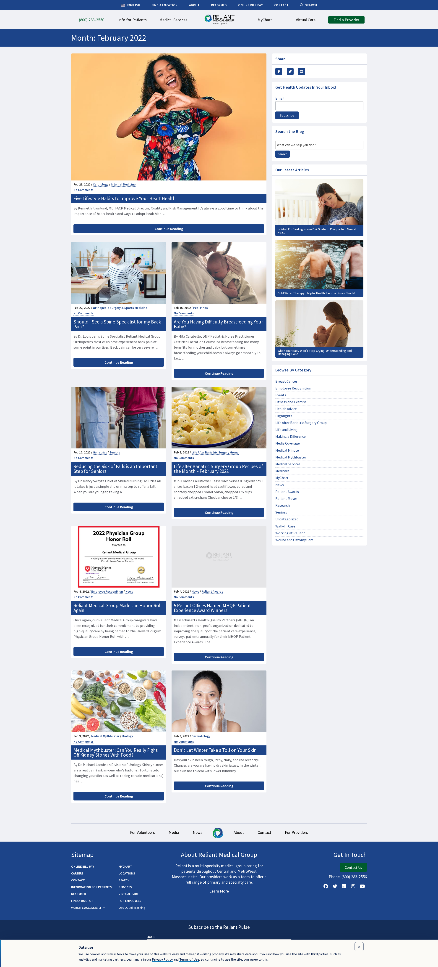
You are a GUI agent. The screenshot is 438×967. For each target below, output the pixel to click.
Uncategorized (286, 519)
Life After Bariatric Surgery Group (215, 452)
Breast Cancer (286, 381)
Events (280, 395)
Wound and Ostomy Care (294, 540)
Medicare (282, 471)
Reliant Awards (212, 591)
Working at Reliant (290, 533)
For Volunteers (142, 832)
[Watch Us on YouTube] (362, 886)
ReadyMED (78, 894)
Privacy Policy (162, 959)
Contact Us (353, 867)
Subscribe (287, 115)
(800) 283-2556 (354, 876)
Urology (127, 736)
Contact (264, 832)
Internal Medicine (123, 184)
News (129, 591)
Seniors (115, 452)
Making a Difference (290, 436)
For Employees (130, 901)
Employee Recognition (107, 591)
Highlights (283, 416)
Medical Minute (287, 450)
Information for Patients (91, 887)
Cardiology (100, 184)
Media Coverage (287, 443)
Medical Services (287, 464)
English (133, 5)
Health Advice (286, 409)
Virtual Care (128, 894)
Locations (127, 873)
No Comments (83, 190)
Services (125, 887)
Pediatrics (200, 308)
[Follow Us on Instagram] (353, 886)
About (239, 832)
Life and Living (286, 429)
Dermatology (201, 736)
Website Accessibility (88, 908)
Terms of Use (189, 959)
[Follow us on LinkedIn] (344, 886)
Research (282, 505)
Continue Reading (169, 228)
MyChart (282, 478)
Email (279, 98)
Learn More (219, 891)
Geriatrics (100, 452)
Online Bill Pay (82, 866)
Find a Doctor (82, 901)
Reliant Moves (286, 498)
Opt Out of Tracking (132, 908)
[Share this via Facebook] (278, 71)
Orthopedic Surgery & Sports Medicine (120, 308)
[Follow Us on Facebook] (325, 886)
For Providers (296, 832)
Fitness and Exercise (291, 402)
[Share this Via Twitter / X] (290, 71)
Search (282, 154)
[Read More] (319, 207)
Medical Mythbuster (105, 736)
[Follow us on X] (334, 886)
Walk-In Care (285, 526)
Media (174, 832)
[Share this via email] (301, 71)
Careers (77, 873)
